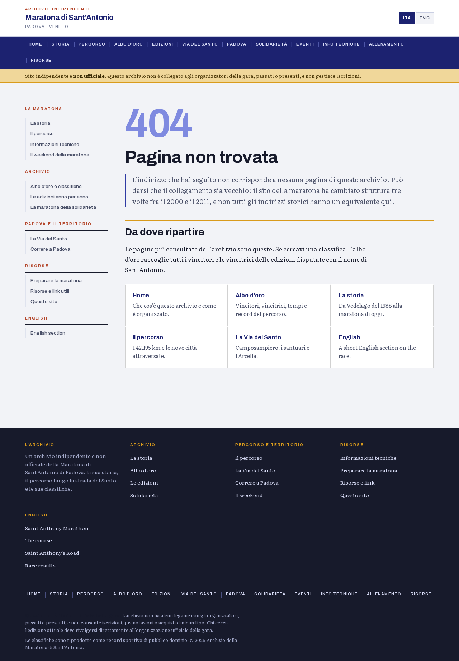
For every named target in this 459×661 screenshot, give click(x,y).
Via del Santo (200, 44)
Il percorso (42, 133)
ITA (407, 18)
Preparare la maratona (56, 280)
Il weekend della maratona (59, 154)
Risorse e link (357, 482)
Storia (60, 44)
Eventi (305, 44)
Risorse (41, 60)
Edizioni (162, 44)
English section (47, 333)
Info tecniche (341, 44)
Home (36, 44)
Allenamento (386, 44)
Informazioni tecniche (54, 144)
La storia (40, 123)
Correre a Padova (50, 249)
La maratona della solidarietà (63, 207)
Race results (40, 565)
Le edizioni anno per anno (59, 196)
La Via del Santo (48, 238)
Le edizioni (144, 482)
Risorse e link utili (49, 291)
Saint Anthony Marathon (57, 528)
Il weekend (249, 495)
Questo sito (43, 301)
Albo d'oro (128, 44)
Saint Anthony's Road (52, 552)
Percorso (92, 44)
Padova (237, 44)
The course (38, 540)
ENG (425, 18)
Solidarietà (271, 44)
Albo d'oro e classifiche (56, 186)
